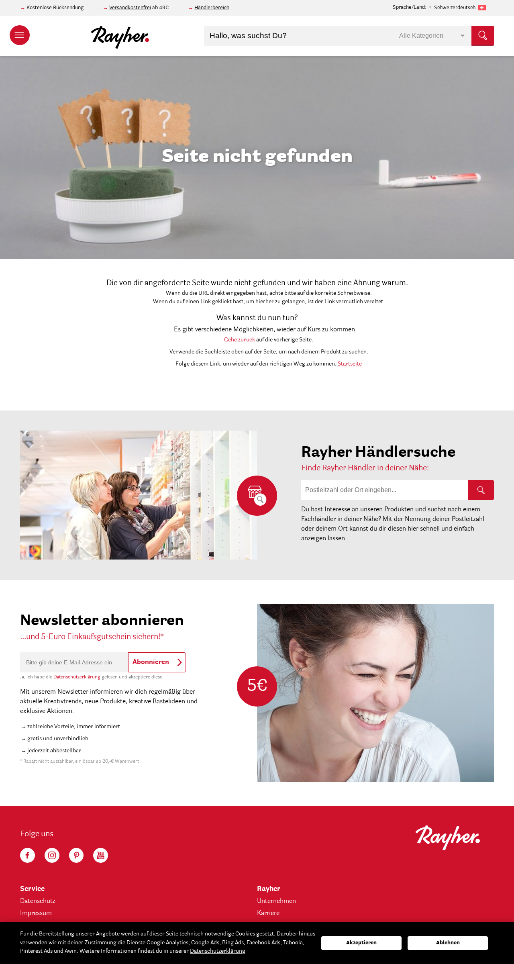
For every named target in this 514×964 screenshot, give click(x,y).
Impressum (36, 913)
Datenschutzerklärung (76, 677)
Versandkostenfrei (130, 7)
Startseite (350, 364)
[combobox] (349, 36)
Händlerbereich (211, 7)
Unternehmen (276, 901)
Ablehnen (448, 943)
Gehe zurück (239, 340)
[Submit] (482, 36)
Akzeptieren (361, 943)
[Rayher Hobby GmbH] (120, 36)
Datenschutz (37, 901)
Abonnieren (151, 662)
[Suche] (481, 490)
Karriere (268, 913)
